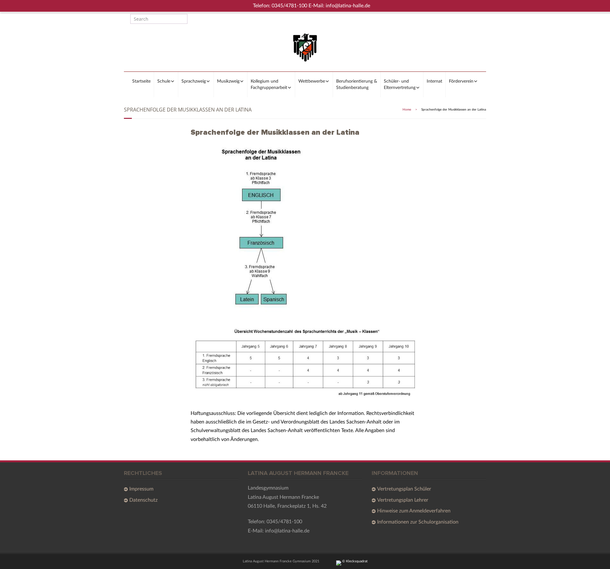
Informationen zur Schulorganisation (417, 522)
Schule (163, 81)
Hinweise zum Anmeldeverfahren (414, 510)
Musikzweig (228, 81)
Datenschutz (143, 500)
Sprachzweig (193, 81)
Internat (434, 81)
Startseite (141, 81)
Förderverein (461, 81)
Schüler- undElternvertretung (400, 84)
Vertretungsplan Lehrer (402, 500)
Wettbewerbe (311, 81)
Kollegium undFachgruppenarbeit (269, 84)
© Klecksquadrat (354, 561)
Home (407, 109)
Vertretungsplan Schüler (404, 488)
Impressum (141, 488)
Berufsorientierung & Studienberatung (356, 84)
